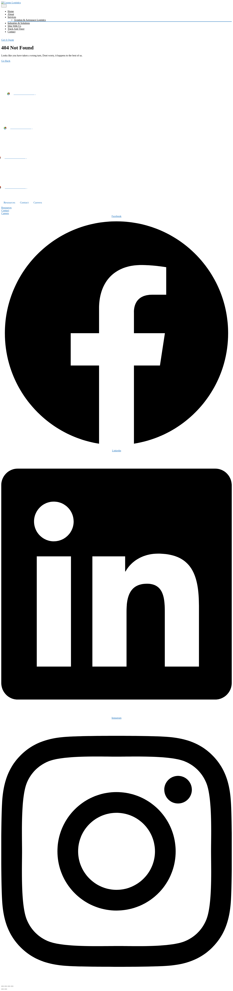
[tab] (3, 5)
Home (11, 11)
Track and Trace (16, 28)
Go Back (5, 61)
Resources (9, 202)
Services (12, 17)
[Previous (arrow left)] (2, 989)
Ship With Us (14, 26)
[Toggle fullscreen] (5, 986)
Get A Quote (7, 40)
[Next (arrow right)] (5, 989)
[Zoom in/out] (2, 986)
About (11, 14)
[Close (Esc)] (12, 986)
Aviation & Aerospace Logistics (30, 20)
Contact (11, 31)
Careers (37, 202)
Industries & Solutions (19, 23)
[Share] (9, 986)
